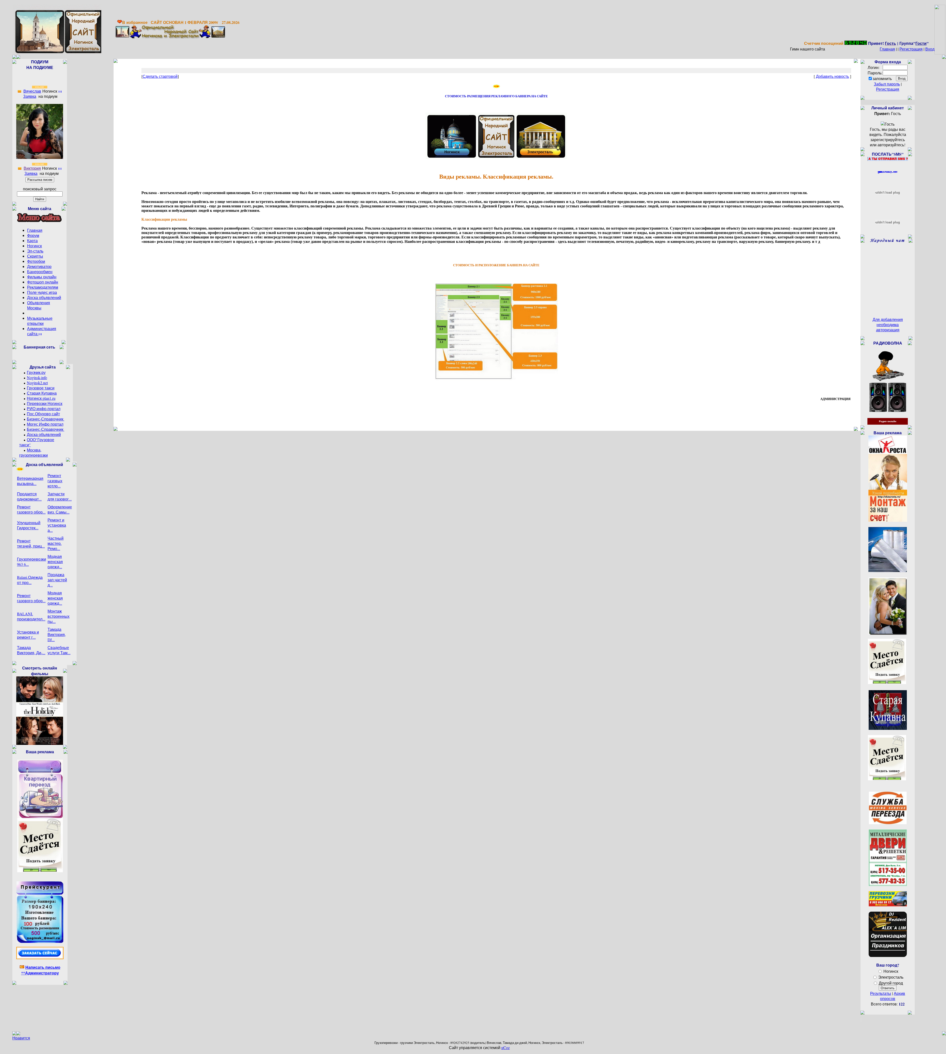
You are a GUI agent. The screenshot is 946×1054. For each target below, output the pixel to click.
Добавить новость (832, 76)
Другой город (891, 983)
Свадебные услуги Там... (59, 650)
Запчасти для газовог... (60, 496)
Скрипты (35, 256)
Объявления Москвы (38, 305)
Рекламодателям (42, 287)
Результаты (880, 993)
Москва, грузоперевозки (33, 452)
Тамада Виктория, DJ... (57, 634)
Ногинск (34, 245)
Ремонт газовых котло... (55, 480)
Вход (929, 48)
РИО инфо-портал (43, 408)
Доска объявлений (44, 297)
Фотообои (36, 261)
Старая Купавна (42, 393)
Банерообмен (39, 271)
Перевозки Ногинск (44, 403)
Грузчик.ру (36, 372)
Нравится (21, 1037)
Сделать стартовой (160, 76)
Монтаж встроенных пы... (58, 616)
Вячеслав (32, 91)
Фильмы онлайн (41, 276)
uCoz (505, 1047)
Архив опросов (892, 996)
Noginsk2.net (37, 382)
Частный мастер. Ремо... (56, 543)
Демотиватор (39, 266)
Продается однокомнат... (29, 496)
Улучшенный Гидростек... (28, 525)
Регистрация (911, 48)
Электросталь (890, 977)
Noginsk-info (37, 377)
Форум (33, 235)
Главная (887, 48)
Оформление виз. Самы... (60, 509)
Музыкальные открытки (39, 321)
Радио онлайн (887, 421)
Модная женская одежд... (55, 561)
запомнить (882, 78)
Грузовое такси (40, 387)
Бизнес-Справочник (45, 418)
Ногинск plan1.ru (41, 398)
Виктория (32, 168)
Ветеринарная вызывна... (30, 481)
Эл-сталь (35, 250)
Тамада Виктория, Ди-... (31, 650)
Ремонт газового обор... (31, 509)
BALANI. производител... (31, 616)
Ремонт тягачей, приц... (31, 543)
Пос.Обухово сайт (43, 413)
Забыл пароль (887, 83)
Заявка (29, 96)
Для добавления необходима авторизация (888, 324)
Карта (32, 240)
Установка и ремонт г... (28, 634)
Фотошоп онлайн (42, 281)
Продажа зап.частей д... (57, 579)
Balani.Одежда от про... (30, 580)
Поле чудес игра (42, 292)
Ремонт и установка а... (57, 525)
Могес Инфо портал (45, 424)
